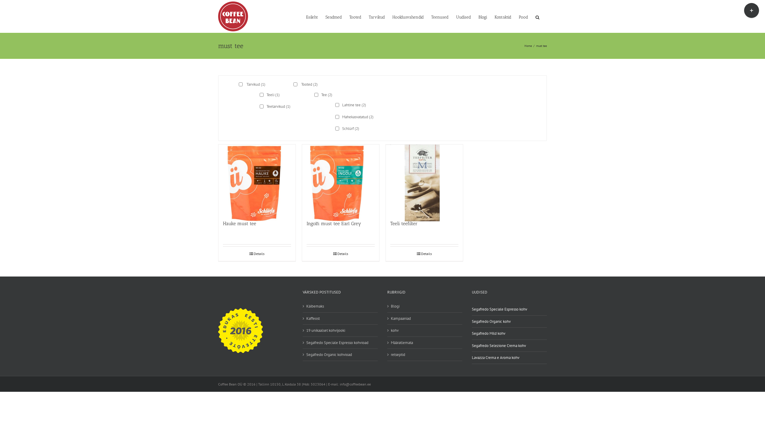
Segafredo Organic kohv (491, 321)
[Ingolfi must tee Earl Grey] (340, 180)
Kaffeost (313, 318)
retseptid (398, 354)
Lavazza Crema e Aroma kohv (495, 357)
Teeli (273, 94)
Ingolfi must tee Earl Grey (334, 223)
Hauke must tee (239, 223)
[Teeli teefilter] (424, 180)
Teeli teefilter (403, 223)
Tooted (309, 84)
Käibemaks (315, 306)
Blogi (395, 306)
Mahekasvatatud (358, 116)
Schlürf (350, 128)
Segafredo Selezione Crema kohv (499, 345)
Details (259, 253)
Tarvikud (256, 84)
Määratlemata (402, 342)
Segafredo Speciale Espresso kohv (499, 309)
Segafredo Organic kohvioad (329, 354)
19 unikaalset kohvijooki (325, 330)
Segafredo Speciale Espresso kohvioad (337, 342)
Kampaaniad (401, 318)
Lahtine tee (354, 105)
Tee (326, 94)
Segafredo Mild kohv (488, 333)
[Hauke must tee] (257, 180)
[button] (537, 16)
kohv (395, 330)
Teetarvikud (278, 106)
